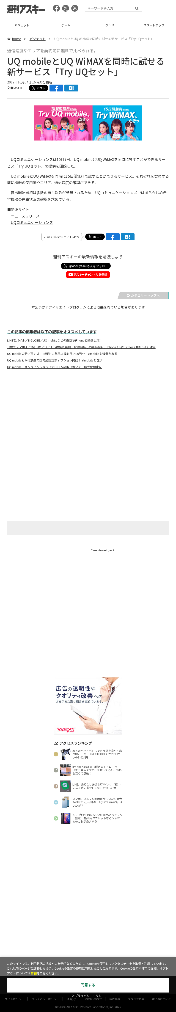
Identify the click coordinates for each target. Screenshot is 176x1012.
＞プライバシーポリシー (88, 996)
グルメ (65, 25)
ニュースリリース (25, 216)
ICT (154, 25)
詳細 (34, 973)
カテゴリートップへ (145, 295)
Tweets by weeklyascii (103, 550)
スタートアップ (109, 25)
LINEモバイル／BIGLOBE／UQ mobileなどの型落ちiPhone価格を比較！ (54, 340)
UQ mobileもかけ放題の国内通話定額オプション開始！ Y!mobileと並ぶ (54, 360)
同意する (88, 985)
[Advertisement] (88, 418)
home (16, 38)
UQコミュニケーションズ (32, 222)
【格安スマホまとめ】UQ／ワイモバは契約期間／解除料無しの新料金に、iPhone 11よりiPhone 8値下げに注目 (81, 347)
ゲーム (21, 25)
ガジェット (38, 38)
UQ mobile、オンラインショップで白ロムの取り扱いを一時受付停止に (54, 367)
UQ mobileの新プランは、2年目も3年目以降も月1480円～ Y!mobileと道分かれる (62, 353)
